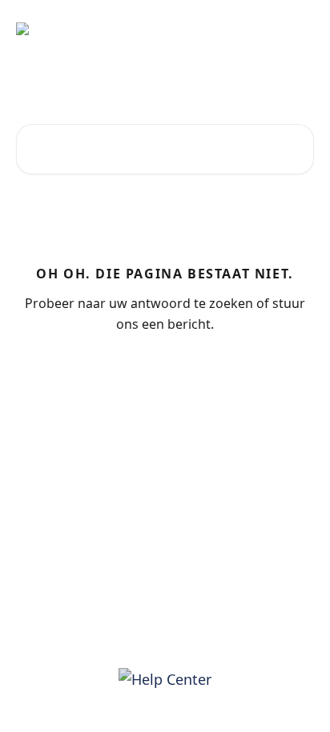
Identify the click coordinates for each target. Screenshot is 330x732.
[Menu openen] (299, 28)
